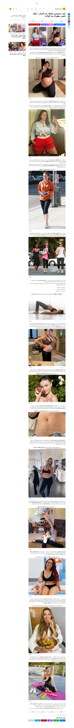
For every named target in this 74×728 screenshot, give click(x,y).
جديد (38, 8)
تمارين (36, 369)
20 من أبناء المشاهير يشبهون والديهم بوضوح (18, 54)
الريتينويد (43, 441)
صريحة (53, 105)
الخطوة (64, 101)
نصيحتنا (43, 164)
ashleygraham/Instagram (32, 708)
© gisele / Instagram (63, 549)
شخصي (43, 8)
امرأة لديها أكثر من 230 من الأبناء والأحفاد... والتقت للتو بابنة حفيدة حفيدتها (18, 37)
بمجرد (65, 501)
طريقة (47, 280)
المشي (42, 233)
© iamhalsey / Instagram (62, 367)
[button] (24, 33)
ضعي (65, 283)
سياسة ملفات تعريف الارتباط (22, 16)
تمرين (60, 598)
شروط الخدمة (16, 16)
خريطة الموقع (12, 16)
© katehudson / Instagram (62, 498)
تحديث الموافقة (24, 17)
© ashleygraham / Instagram (62, 98)
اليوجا (45, 551)
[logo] (60, 9)
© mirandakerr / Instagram (62, 403)
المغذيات (60, 405)
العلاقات (24, 39)
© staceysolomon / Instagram (62, 596)
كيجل (56, 323)
